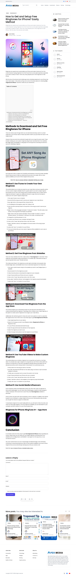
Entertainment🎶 (13, 13)
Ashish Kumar (45, 533)
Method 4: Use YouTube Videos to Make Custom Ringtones (20, 117)
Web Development (61, 75)
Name (7, 476)
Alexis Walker (12, 34)
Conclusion (9, 121)
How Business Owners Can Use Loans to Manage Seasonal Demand (64, 37)
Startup (9, 523)
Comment (8, 462)
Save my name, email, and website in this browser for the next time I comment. (23, 491)
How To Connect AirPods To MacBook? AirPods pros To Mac (29, 180)
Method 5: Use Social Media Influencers (16, 119)
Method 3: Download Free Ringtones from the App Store (20, 116)
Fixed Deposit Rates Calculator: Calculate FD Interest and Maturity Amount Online (63, 31)
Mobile (7, 13)
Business (27, 523)
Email (7, 481)
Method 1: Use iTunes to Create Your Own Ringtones (19, 113)
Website (7, 486)
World (58, 54)
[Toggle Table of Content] (30, 111)
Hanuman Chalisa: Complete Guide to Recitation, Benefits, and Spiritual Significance (63, 43)
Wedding (59, 67)
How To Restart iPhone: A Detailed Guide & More (22, 448)
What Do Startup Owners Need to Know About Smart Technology (63, 20)
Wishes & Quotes (60, 62)
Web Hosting (60, 71)
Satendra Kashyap (11, 533)
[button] (69, 1)
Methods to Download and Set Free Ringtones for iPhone (19, 112)
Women (58, 58)
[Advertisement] (19, 98)
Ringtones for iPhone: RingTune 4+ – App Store (18, 120)
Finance (44, 521)
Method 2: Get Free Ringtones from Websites (17, 115)
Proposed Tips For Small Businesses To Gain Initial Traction (63, 25)
